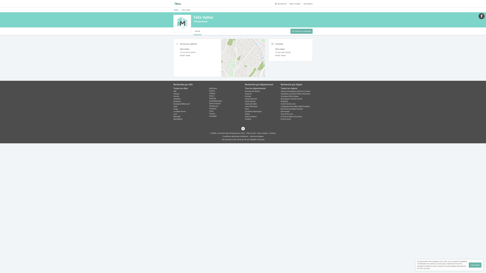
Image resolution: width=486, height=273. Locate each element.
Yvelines (248, 119)
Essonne (248, 94)
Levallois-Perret (179, 111)
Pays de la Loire (287, 114)
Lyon (175, 114)
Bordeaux (177, 101)
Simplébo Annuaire (257, 140)
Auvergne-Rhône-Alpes (290, 96)
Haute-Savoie (250, 101)
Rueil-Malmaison (215, 101)
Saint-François (215, 104)
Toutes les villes (180, 88)
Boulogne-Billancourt (181, 104)
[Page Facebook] (481, 16)
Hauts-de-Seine (251, 104)
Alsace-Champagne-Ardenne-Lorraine (295, 91)
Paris (247, 109)
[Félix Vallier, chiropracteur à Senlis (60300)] (182, 23)
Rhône (247, 114)
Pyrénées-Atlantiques (253, 111)
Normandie (285, 111)
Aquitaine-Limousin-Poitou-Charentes (295, 94)
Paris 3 (212, 96)
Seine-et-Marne (251, 117)
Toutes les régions (289, 88)
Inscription (308, 4)
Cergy (175, 109)
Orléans (212, 93)
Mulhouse (213, 88)
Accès (197, 31)
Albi (174, 91)
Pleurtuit (212, 98)
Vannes (212, 114)
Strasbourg (213, 106)
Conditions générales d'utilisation (235, 136)
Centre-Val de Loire (288, 104)
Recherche (282, 4)
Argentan (177, 99)
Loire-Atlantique (251, 106)
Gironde (248, 96)
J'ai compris (475, 265)
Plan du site (251, 133)
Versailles (213, 116)
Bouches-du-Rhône (252, 91)
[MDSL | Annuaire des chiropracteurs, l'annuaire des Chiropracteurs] (177, 4)
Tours (211, 111)
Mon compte (295, 4)
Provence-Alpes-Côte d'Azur (291, 117)
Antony (176, 96)
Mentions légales (257, 136)
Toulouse (212, 109)
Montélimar (177, 119)
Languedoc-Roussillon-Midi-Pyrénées (295, 106)
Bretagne (284, 101)
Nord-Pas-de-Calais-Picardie (292, 109)
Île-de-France (286, 119)
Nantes (212, 91)
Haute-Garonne (251, 99)
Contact (272, 133)
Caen (175, 106)
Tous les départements (255, 88)
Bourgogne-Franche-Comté (291, 99)
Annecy (176, 94)
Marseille (176, 117)
